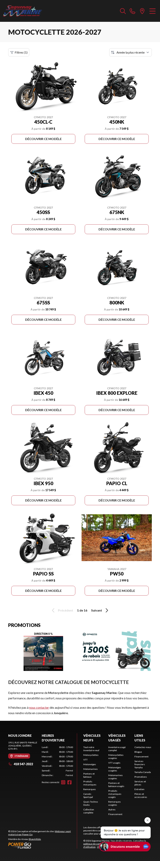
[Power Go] (42, 845)
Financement (115, 814)
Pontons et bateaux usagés (116, 785)
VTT (85, 759)
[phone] (132, 10)
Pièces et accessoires (140, 795)
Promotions (140, 776)
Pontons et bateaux (89, 775)
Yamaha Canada (142, 772)
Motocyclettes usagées (116, 756)
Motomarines (90, 769)
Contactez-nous (142, 747)
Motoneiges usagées (114, 769)
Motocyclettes (91, 754)
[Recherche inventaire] (123, 10)
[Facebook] (69, 782)
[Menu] (152, 11)
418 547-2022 (23, 764)
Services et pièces (140, 783)
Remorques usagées (114, 803)
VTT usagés (114, 762)
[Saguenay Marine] (22, 11)
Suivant (96, 610)
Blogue (138, 751)
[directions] (142, 10)
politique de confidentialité (97, 843)
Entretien (139, 789)
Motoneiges (89, 764)
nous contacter (39, 707)
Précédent (65, 610)
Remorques (89, 789)
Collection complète (88, 811)
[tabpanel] (57, 761)
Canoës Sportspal (88, 795)
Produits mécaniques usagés (114, 793)
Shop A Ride (35, 839)
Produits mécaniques (89, 783)
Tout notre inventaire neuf (91, 749)
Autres (112, 809)
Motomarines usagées (115, 777)
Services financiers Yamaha (139, 764)
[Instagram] (63, 782)
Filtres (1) (21, 52)
